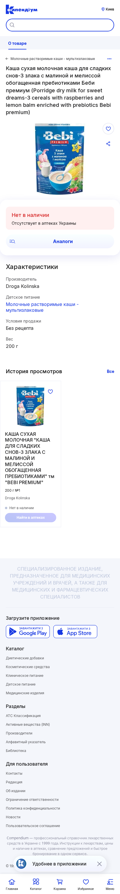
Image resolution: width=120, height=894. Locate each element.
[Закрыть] (99, 863)
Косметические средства (28, 667)
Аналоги (63, 241)
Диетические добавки (25, 658)
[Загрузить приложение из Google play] (28, 631)
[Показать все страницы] (109, 58)
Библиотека (16, 750)
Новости (13, 817)
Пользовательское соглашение (33, 826)
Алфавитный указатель (26, 742)
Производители (19, 733)
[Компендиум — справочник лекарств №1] (21, 9)
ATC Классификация (23, 716)
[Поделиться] (108, 144)
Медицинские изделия (25, 693)
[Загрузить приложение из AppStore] (75, 631)
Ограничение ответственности (32, 799)
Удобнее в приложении (59, 864)
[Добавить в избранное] (108, 128)
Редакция (14, 782)
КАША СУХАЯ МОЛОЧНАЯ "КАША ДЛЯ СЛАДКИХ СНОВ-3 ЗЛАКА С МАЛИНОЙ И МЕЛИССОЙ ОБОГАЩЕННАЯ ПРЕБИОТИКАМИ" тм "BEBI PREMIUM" (29, 458)
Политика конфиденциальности (33, 808)
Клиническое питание (24, 675)
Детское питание (21, 684)
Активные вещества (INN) (28, 724)
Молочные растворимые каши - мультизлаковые (42, 307)
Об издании (15, 791)
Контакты (14, 773)
